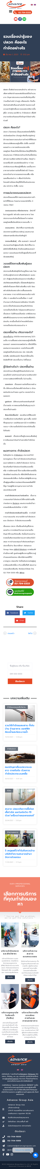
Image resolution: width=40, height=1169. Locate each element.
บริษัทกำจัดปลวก (20, 549)
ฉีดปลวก (16, 503)
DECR (29, 1166)
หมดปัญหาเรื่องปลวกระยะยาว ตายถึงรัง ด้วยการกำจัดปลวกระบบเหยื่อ (18, 770)
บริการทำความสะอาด (12, 1079)
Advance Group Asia (15, 1164)
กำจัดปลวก (18, 455)
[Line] (24, 19)
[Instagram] (12, 1154)
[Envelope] (16, 19)
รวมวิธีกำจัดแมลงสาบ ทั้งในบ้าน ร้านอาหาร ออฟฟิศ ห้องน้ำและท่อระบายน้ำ (19, 729)
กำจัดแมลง (31, 1074)
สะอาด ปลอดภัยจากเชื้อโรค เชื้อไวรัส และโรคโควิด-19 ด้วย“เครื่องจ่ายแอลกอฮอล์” (20, 812)
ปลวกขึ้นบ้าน (8, 336)
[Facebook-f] (20, 19)
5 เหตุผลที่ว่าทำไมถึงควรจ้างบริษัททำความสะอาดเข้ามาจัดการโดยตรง (20, 854)
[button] (10, 11)
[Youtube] (7, 1154)
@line (22, 572)
